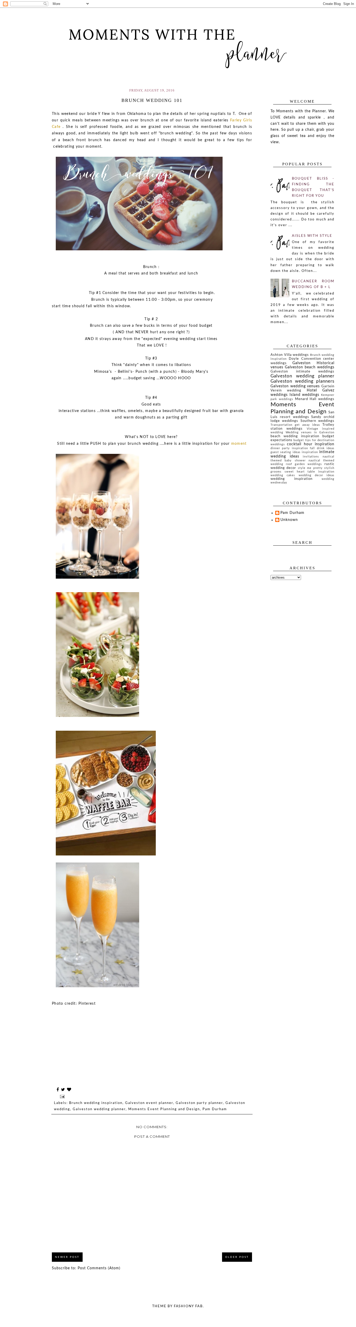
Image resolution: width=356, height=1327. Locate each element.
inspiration (310, 452)
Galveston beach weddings (309, 367)
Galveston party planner (199, 1103)
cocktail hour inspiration (310, 444)
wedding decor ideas (317, 475)
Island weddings (305, 395)
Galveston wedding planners (302, 381)
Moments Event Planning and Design (164, 1109)
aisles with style (312, 236)
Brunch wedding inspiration (95, 1103)
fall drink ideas (322, 448)
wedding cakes (283, 475)
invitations (311, 456)
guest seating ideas (285, 452)
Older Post (237, 1257)
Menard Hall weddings (315, 399)
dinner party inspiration (289, 448)
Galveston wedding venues (295, 386)
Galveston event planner (149, 1103)
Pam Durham (214, 1109)
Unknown (289, 520)
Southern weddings (317, 420)
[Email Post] (62, 1096)
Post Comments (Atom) (99, 1268)
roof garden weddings (304, 464)
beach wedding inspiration (295, 436)
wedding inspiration (291, 478)
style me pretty (310, 468)
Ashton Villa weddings (290, 354)
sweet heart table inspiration (309, 471)
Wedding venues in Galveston (310, 432)
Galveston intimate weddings (302, 371)
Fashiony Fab (188, 1306)
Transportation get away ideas (295, 424)
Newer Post (67, 1257)
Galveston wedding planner (99, 1109)
